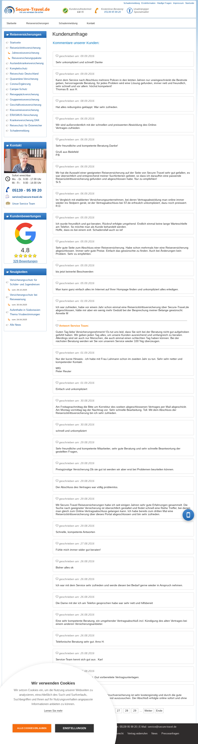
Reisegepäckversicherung (24, 94)
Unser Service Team (23, 203)
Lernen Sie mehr (53, 710)
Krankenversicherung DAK (24, 120)
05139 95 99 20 (112, 12)
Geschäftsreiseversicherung (25, 104)
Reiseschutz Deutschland (24, 73)
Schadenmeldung (132, 3)
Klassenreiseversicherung (24, 110)
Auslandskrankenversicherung (27, 63)
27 (118, 710)
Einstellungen (74, 728)
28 (126, 710)
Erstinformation (148, 3)
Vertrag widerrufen (137, 733)
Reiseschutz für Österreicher (26, 125)
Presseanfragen (170, 733)
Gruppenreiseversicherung (24, 99)
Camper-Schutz (18, 89)
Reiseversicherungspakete (26, 58)
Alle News (15, 324)
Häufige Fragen (164, 3)
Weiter (148, 710)
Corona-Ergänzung (20, 83)
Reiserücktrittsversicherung (25, 47)
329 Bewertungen (25, 261)
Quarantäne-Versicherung (24, 78)
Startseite (189, 3)
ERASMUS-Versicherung (24, 115)
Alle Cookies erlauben (31, 728)
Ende (159, 710)
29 (134, 710)
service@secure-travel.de (27, 196)
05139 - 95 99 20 (27, 190)
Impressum (178, 3)
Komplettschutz (18, 68)
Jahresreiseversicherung (25, 52)
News (154, 733)
